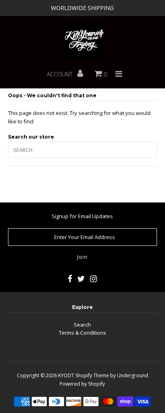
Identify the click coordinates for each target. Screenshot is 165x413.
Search (82, 324)
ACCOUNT (60, 74)
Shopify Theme (92, 375)
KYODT (66, 375)
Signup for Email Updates (82, 216)
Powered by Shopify (82, 383)
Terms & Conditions (82, 332)
